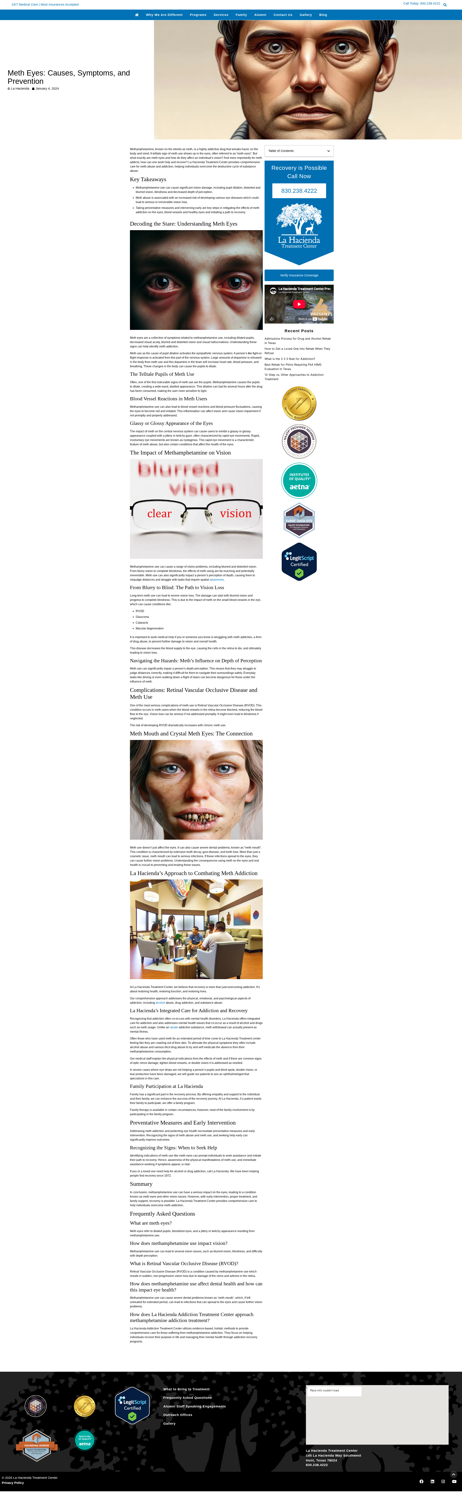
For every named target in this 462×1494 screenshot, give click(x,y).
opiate (174, 1027)
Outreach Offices (177, 1415)
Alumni (260, 15)
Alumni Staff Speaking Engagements (194, 1406)
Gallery (306, 15)
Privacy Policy (13, 1483)
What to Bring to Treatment (186, 1389)
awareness (217, 579)
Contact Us (283, 15)
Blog (323, 15)
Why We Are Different (164, 15)
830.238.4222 (430, 3)
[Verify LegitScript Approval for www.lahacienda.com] (299, 580)
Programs (198, 15)
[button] (445, 5)
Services (221, 15)
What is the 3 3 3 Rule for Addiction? (290, 359)
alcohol (160, 1002)
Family (241, 15)
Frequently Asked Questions (187, 1398)
